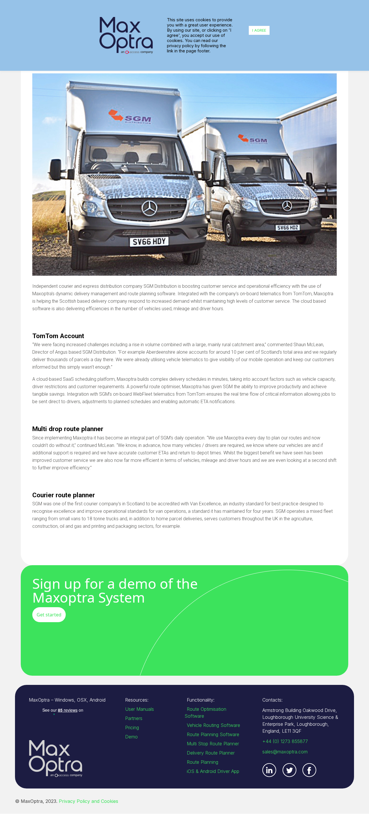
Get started (49, 615)
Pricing (132, 727)
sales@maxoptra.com (285, 752)
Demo (131, 737)
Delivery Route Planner (211, 753)
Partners (133, 718)
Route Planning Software (213, 734)
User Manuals (139, 709)
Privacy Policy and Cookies (88, 801)
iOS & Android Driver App (213, 771)
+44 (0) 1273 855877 (285, 741)
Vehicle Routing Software (213, 725)
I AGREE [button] (259, 30)
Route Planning (202, 762)
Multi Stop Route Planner (213, 743)
